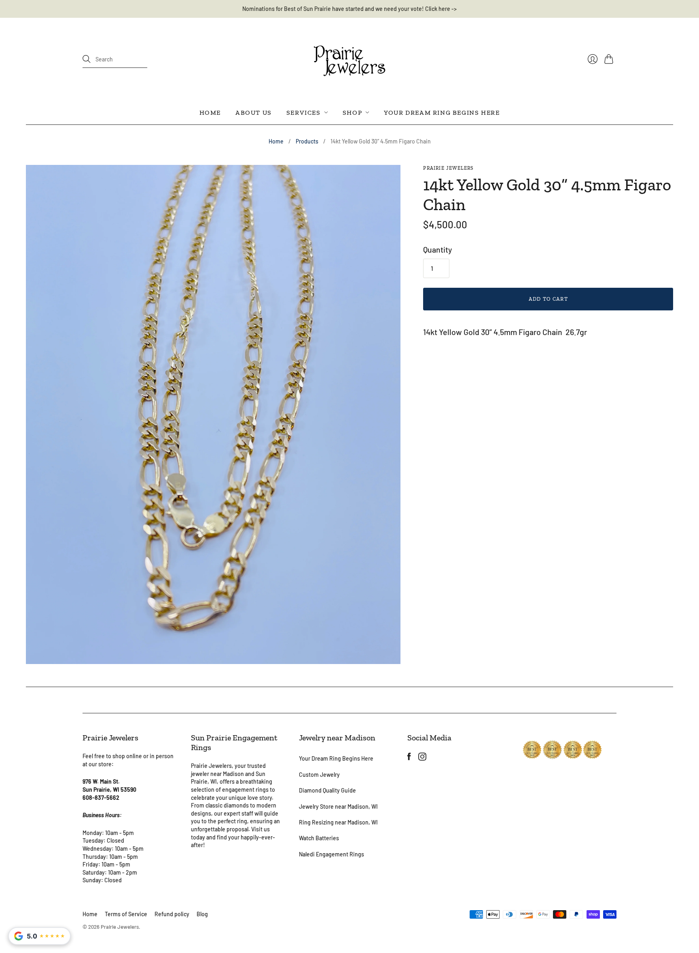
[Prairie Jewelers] (349, 59)
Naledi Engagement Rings (331, 854)
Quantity (437, 249)
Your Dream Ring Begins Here (442, 112)
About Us (253, 112)
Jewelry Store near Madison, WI (338, 806)
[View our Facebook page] (409, 757)
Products (307, 141)
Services (303, 112)
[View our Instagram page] (422, 757)
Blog (202, 914)
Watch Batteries (319, 838)
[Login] (592, 59)
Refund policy (172, 914)
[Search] (87, 59)
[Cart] (610, 59)
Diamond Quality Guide (327, 790)
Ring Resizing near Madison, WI (338, 822)
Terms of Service (126, 914)
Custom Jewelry (319, 774)
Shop (352, 112)
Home (210, 112)
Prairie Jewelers (448, 168)
